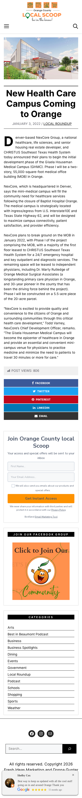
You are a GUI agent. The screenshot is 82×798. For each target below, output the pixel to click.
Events (13, 661)
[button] (75, 26)
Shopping (15, 694)
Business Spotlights (23, 648)
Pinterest (43, 399)
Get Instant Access (41, 498)
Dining (12, 654)
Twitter (43, 391)
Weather (14, 708)
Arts (11, 627)
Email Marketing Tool (46, 516)
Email (43, 416)
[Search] (69, 749)
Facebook (42, 383)
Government (17, 668)
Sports (13, 701)
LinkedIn (43, 407)
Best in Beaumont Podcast (28, 634)
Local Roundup (57, 124)
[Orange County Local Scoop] (42, 11)
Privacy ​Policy (58, 509)
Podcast (14, 681)
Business (14, 641)
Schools (14, 688)
